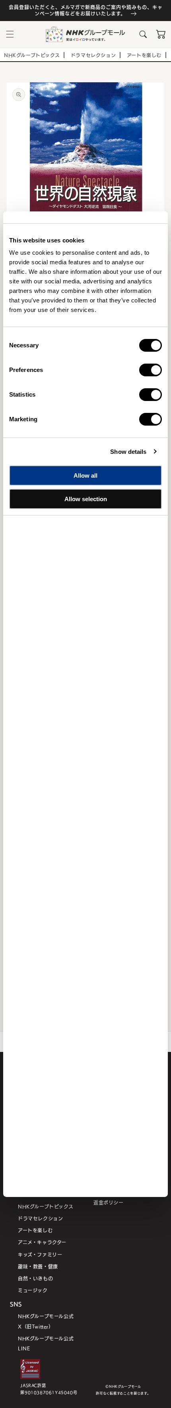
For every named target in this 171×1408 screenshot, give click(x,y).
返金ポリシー (108, 1202)
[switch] (150, 370)
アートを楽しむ (35, 1230)
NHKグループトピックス (45, 1206)
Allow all (85, 475)
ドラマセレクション (40, 1218)
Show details (128, 451)
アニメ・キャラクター (42, 1242)
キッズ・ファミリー (40, 1254)
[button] (10, 34)
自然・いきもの (35, 1278)
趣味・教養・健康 (38, 1266)
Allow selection (85, 498)
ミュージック (33, 1290)
